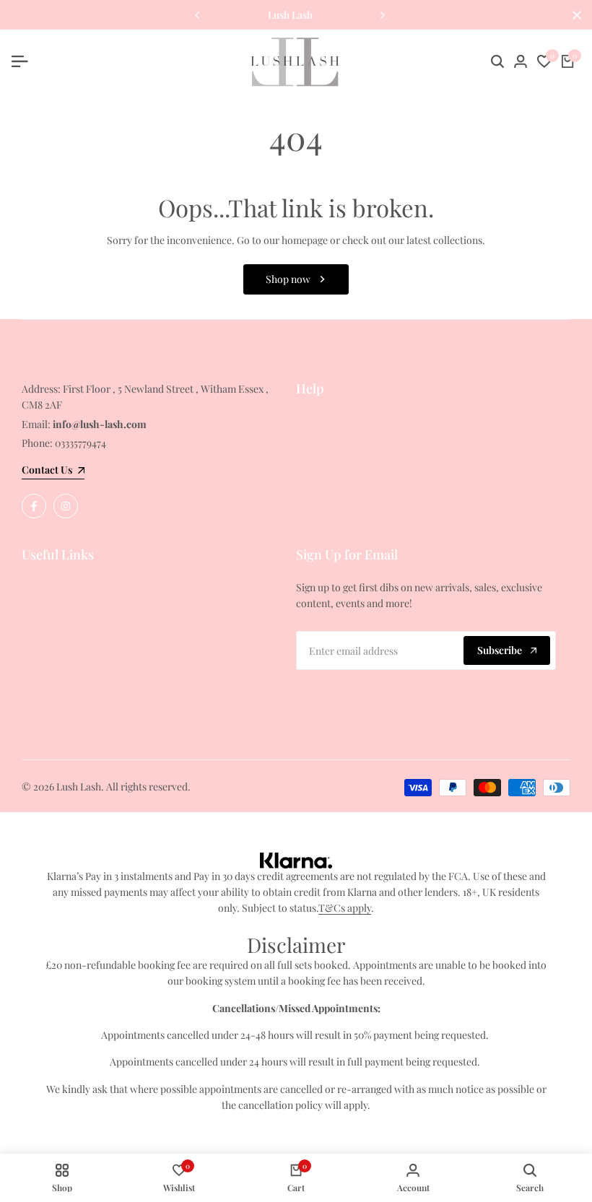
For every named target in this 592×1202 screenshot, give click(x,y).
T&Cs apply (344, 908)
